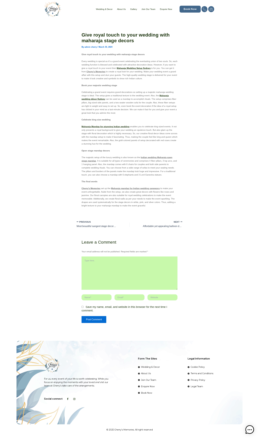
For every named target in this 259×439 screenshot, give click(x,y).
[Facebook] (67, 399)
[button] (250, 430)
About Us (121, 9)
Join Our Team (148, 9)
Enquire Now (166, 9)
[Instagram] (74, 399)
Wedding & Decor (104, 9)
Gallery (133, 9)
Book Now (190, 9)
